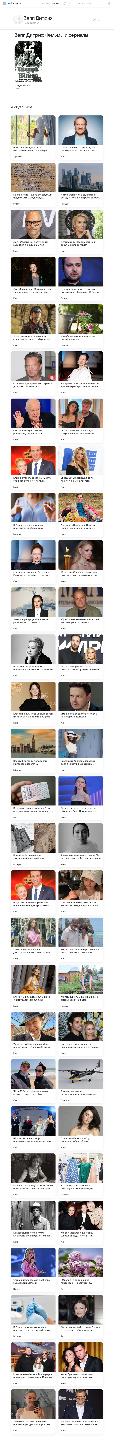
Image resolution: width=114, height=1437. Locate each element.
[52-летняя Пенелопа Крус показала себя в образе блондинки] (80, 1128)
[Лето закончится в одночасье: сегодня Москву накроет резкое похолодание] (80, 185)
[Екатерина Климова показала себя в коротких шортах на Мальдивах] (80, 751)
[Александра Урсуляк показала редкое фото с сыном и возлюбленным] (33, 609)
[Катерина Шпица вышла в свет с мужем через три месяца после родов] (80, 373)
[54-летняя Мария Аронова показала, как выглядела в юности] (33, 656)
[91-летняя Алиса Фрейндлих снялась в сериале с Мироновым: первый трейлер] (33, 326)
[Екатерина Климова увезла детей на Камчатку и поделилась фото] (33, 704)
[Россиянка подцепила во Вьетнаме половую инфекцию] (33, 137)
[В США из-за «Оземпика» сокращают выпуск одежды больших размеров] (80, 1175)
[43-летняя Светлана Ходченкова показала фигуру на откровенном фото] (80, 562)
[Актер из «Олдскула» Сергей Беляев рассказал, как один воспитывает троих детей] (80, 515)
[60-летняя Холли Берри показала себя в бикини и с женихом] (80, 940)
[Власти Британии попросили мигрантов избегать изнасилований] (33, 751)
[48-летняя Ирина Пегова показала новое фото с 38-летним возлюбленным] (80, 656)
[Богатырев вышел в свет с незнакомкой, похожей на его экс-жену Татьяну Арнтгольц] (80, 1034)
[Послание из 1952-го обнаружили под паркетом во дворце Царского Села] (33, 185)
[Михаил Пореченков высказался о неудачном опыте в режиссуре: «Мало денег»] (80, 1411)
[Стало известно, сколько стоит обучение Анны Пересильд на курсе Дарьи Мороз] (80, 798)
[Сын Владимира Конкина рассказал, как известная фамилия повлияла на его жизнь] (33, 421)
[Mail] (10, 3)
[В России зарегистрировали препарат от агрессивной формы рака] (33, 1317)
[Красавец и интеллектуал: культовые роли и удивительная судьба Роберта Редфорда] (33, 1223)
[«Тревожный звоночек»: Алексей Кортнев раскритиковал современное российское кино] (80, 609)
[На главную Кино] (16, 3)
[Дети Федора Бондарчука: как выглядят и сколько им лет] (33, 232)
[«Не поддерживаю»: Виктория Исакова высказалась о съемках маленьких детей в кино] (33, 562)
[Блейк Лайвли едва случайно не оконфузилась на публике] (33, 987)
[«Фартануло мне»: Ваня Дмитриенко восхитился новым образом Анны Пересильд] (33, 940)
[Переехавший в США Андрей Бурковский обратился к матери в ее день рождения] (80, 137)
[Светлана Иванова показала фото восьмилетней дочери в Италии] (80, 892)
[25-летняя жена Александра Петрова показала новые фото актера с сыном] (80, 421)
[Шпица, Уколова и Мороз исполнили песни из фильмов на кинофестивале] (33, 1128)
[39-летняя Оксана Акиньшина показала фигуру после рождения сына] (33, 1411)
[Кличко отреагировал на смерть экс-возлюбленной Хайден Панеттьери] (33, 468)
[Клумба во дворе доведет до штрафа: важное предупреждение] (80, 326)
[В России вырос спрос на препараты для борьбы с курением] (33, 515)
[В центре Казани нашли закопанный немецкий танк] (33, 845)
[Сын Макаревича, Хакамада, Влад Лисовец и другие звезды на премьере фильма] (33, 279)
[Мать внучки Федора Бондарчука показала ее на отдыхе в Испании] (33, 1364)
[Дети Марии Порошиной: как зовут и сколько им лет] (80, 232)
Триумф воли (22, 85)
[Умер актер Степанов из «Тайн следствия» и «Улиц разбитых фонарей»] (33, 1034)
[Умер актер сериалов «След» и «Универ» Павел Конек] (80, 704)
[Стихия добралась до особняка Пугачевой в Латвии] (33, 1270)
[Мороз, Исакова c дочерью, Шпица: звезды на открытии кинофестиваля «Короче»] (80, 1223)
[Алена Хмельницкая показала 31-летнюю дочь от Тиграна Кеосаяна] (80, 845)
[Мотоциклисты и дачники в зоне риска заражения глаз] (80, 987)
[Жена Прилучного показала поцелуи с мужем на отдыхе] (80, 1364)
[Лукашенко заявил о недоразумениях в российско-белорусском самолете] (80, 1081)
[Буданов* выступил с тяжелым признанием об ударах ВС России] (80, 279)
